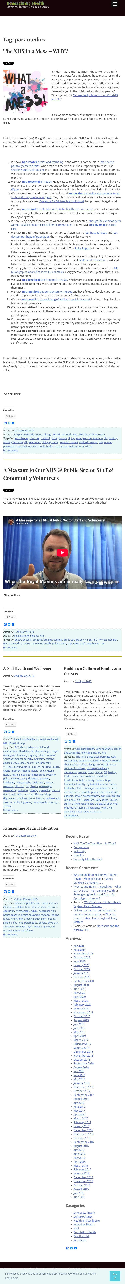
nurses (108, 442)
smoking (22, 798)
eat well (82, 772)
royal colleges (34, 926)
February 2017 (82, 1122)
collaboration (22, 907)
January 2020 (81, 1008)
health (6, 774)
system (76, 803)
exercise (16, 770)
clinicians (8, 907)
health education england (35, 914)
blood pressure (47, 755)
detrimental (70, 772)
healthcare (102, 776)
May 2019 (79, 1032)
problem (20, 926)
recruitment (61, 446)
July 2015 (79, 1193)
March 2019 (81, 1040)
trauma (81, 807)
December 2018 (83, 1051)
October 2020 (82, 977)
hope (108, 780)
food (41, 770)
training (7, 930)
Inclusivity (80, 851)
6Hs (83, 756)
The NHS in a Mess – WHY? (35, 50)
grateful (93, 639)
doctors (63, 438)
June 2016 (79, 1154)
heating (16, 774)
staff (82, 643)
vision (16, 930)
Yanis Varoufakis (92, 811)
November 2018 (83, 1055)
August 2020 (81, 985)
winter (88, 446)
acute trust (93, 756)
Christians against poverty (17, 758)
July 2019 (79, 1024)
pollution (23, 790)
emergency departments (89, 438)
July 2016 (79, 1150)
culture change (87, 764)
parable (86, 792)
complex (34, 438)
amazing (37, 639)
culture (74, 764)
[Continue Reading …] (29, 710)
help (81, 780)
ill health (37, 181)
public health (46, 446)
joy (23, 778)
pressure (105, 795)
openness (74, 792)
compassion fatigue (90, 760)
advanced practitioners (27, 903)
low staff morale (69, 442)
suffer (67, 803)
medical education (36, 918)
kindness (44, 778)
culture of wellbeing (98, 768)
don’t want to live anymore (29, 766)
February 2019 (82, 1044)
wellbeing (19, 802)
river (5, 794)
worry (29, 802)
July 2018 (79, 1071)
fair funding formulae (44, 280)
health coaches (11, 914)
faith (90, 772)
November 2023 (83, 953)
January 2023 (81, 965)
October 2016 (82, 1138)
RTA (37, 794)
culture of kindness (74, 768)
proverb (116, 795)
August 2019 (81, 1020)
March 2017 (81, 1118)
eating (6, 770)
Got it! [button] (115, 1276)
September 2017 (84, 1095)
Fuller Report (82, 248)
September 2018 (84, 1063)
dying (71, 438)
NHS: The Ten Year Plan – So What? (95, 843)
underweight (53, 798)
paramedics (9, 446)
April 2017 (80, 1114)
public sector (59, 643)
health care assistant (83, 776)
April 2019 (80, 1036)
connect (58, 639)
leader (112, 784)
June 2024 (79, 949)
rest (70, 643)
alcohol (39, 751)
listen (80, 788)
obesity (34, 786)
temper (40, 798)
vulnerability (93, 807)
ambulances (21, 438)
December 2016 (83, 1130)
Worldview (80, 1240)
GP (25, 442)
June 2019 (79, 1028)
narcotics (8, 786)
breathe (48, 639)
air (32, 751)
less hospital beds (96, 232)
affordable (23, 751)
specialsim (49, 926)
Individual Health (49, 739)
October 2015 (82, 1185)
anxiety (23, 755)
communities (38, 907)
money (50, 782)
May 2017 (79, 1110)
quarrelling (45, 790)
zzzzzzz (7, 806)
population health (27, 446)
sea (42, 794)
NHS (80, 434)
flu (105, 438)
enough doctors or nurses (47, 291)
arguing (33, 755)
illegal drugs (38, 774)
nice (20, 922)
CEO (113, 756)
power (78, 795)
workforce (27, 930)
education (8, 910)
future (34, 910)
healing (112, 772)
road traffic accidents (21, 794)
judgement (32, 778)
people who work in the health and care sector (58, 209)
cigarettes (39, 758)
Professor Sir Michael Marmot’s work (61, 201)
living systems (50, 442)
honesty (89, 780)
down (48, 766)
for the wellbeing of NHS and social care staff (56, 299)
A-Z (17, 747)
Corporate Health (24, 434)
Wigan (15, 189)
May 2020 (79, 993)
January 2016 (81, 1173)
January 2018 (81, 1083)
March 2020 (81, 1000)
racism (56, 790)
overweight (45, 786)
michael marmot (88, 442)
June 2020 (79, 989)
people (42, 922)
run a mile (70, 799)
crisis (54, 438)
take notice (87, 803)
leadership (70, 788)
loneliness (8, 782)
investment (35, 442)
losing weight (23, 782)
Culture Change (43, 434)
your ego (53, 802)
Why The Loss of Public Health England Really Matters (96, 918)
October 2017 (82, 1091)
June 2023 (79, 961)
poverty (33, 790)
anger (47, 751)
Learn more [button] (11, 1278)
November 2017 (83, 1087)
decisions (52, 907)
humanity (69, 784)
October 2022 (82, 969)
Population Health (95, 434)
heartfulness (71, 780)
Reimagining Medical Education (30, 828)
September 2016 (84, 1142)
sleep (76, 643)
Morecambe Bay (108, 639)
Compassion (81, 847)
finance (26, 770)
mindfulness (103, 788)
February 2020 (82, 1004)
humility (80, 784)
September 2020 (84, 981)
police (26, 643)
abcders (27, 639)
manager (89, 788)
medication (38, 782)
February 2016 (82, 1169)
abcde (18, 639)
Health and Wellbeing (65, 434)
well (111, 807)
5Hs (78, 756)
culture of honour (107, 764)
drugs (56, 766)
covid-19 (45, 438)
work (79, 811)
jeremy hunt (17, 918)
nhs (101, 442)
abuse (23, 747)
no (27, 786)
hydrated (92, 784)
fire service (82, 639)
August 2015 (81, 1189)
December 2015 (83, 1177)
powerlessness (91, 795)
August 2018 (81, 1067)
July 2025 (79, 945)
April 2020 (80, 997)
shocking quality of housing (28, 170)
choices (53, 903)
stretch (113, 799)
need (113, 788)
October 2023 (82, 957)
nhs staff (19, 786)
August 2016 (81, 1146)
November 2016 (83, 1134)
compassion (71, 760)
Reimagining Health (25, 3)
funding (113, 438)
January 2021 (81, 973)
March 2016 (81, 1165)
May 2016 (79, 1157)
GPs (53, 910)
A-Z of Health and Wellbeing (27, 668)
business (105, 756)
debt (22, 762)
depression (33, 762)
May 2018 (79, 1079)
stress (31, 798)
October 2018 (82, 1059)
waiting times (76, 446)
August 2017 (81, 1099)
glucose (49, 770)
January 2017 (81, 1126)
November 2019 (83, 1012)
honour (100, 780)
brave (45, 903)
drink (66, 639)
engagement (22, 910)
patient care (112, 792)
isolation (15, 778)
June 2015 (79, 1197)
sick (79, 799)
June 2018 (79, 1075)
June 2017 (79, 1106)
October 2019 (82, 1016)
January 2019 (81, 1048)
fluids (34, 770)
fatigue (98, 772)
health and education (92, 260)
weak (104, 807)
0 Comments (10, 450)
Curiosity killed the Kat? (88, 859)
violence (8, 802)
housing (25, 774)
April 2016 (80, 1161)
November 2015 (83, 1181)
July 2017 (79, 1103)
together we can (95, 643)
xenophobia (40, 802)
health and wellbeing (42, 162)
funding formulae (13, 442)
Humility (79, 855)
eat (72, 639)
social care (88, 799)
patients (68, 795)
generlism (44, 910)
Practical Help (17, 743)
